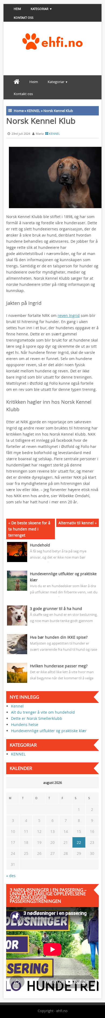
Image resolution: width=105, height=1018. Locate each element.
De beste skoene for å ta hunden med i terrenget (29, 529)
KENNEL (33, 110)
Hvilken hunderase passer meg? (59, 665)
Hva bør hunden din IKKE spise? (59, 637)
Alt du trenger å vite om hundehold (43, 712)
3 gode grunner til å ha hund (56, 608)
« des (11, 875)
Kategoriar (39, 9)
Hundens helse (24, 724)
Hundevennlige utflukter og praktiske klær (49, 730)
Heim (17, 9)
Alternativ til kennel (76, 522)
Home (19, 110)
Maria (40, 134)
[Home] (16, 81)
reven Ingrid (69, 315)
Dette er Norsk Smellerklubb (36, 718)
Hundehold (40, 545)
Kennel (17, 706)
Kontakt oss (23, 18)
